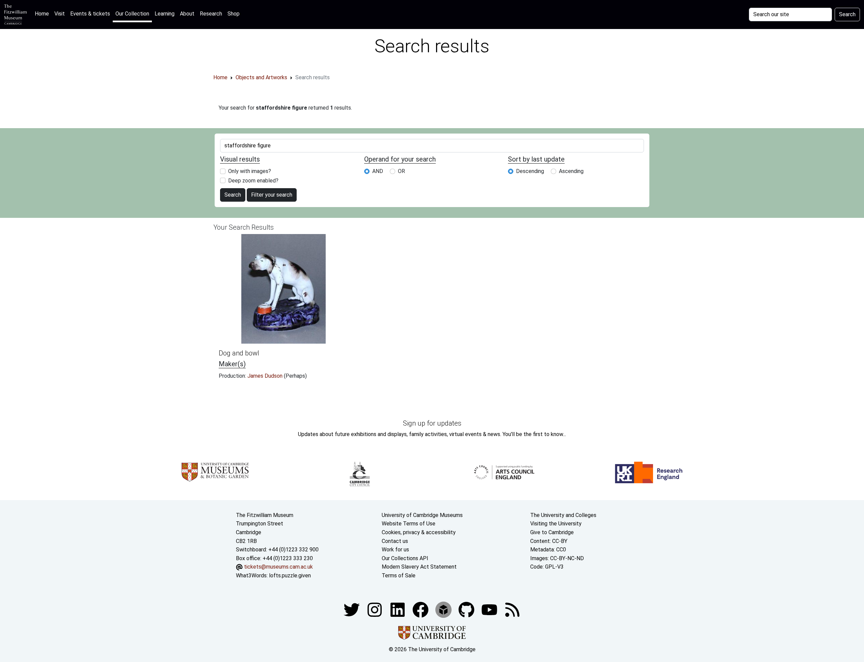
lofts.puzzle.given (290, 575)
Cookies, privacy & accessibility (419, 532)
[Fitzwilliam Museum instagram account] (375, 609)
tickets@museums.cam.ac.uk (278, 567)
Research (211, 13)
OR (401, 171)
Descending (530, 171)
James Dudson (265, 376)
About (187, 13)
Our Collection (132, 13)
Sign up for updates (432, 423)
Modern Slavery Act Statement (419, 567)
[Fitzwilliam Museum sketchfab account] (444, 609)
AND (377, 171)
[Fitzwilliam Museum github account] (467, 609)
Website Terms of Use (408, 523)
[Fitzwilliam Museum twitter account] (352, 609)
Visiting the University (556, 523)
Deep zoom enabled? (253, 180)
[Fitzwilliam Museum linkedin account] (421, 609)
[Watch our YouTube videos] (490, 609)
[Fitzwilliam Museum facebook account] (398, 609)
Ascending (571, 171)
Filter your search (271, 195)
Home (43, 13)
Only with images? (249, 171)
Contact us (395, 541)
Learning (164, 13)
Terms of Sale (398, 575)
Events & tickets (90, 13)
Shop (233, 13)
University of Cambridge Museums (422, 515)
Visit (59, 13)
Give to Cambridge (552, 532)
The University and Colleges (563, 515)
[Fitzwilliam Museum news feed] (512, 609)
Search (847, 14)
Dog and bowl (239, 353)
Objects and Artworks (261, 77)
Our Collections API (405, 558)
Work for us (395, 549)
